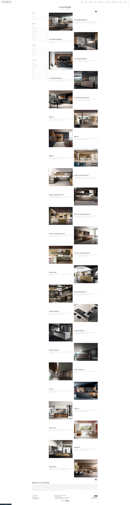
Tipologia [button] (34, 45)
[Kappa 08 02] (86, 468)
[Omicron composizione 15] (86, 235)
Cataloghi (120, 2)
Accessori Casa (107, 2)
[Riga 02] (61, 138)
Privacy (1, 504)
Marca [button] (33, 13)
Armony (39, 16)
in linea (39, 54)
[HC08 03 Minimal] (61, 332)
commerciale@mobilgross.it (61, 495)
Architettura (90, 2)
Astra (39, 18)
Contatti (125, 2)
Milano (39, 73)
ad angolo (39, 48)
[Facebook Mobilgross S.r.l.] (95, 495)
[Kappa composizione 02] (61, 177)
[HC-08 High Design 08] (86, 41)
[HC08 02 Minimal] (86, 352)
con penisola (39, 52)
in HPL (39, 26)
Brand (86, 2)
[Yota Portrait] (86, 274)
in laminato (39, 33)
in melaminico (39, 37)
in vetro (39, 39)
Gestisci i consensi (8, 504)
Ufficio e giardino (115, 2)
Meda (39, 71)
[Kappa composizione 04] (86, 196)
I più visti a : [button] (34, 60)
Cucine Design (67, 9)
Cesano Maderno (39, 65)
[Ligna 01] (61, 410)
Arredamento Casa (101, 2)
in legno (39, 35)
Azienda (82, 2)
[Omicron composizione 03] (61, 255)
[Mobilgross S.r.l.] (6, 2)
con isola (39, 50)
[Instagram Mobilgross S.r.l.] (97, 495)
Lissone (39, 69)
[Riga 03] (86, 158)
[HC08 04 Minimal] (86, 313)
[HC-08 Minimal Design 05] (61, 99)
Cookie (4, 504)
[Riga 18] (86, 119)
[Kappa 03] (61, 449)
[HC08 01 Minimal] (61, 371)
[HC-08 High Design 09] (61, 22)
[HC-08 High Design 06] (86, 80)
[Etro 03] (86, 391)
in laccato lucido (39, 28)
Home (61, 9)
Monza (39, 75)
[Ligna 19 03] (86, 430)
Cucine (95, 2)
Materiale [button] (34, 23)
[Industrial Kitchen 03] (61, 294)
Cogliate (39, 67)
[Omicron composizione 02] (61, 216)
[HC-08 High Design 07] (61, 60)
